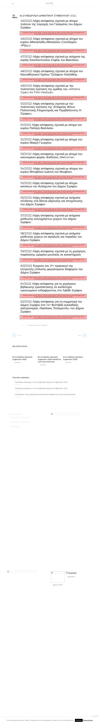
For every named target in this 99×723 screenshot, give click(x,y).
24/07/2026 (18, 391)
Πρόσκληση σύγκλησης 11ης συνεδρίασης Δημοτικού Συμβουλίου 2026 (41, 388)
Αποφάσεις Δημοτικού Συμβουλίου (38, 325)
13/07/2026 (18, 397)
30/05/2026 (68, 362)
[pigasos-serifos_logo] (58, 573)
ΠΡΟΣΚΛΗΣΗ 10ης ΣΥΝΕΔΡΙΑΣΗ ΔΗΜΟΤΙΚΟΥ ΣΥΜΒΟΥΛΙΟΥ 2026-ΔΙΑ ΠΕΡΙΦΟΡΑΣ (45, 394)
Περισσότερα (88, 720)
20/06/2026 (17, 362)
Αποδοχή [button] (79, 720)
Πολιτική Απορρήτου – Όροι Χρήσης (64, 589)
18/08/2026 (18, 384)
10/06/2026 (43, 365)
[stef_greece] (71, 573)
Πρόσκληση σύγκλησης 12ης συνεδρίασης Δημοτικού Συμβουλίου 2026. (41, 382)
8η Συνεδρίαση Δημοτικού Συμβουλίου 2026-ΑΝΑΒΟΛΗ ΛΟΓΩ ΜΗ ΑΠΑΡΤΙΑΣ (49, 359)
